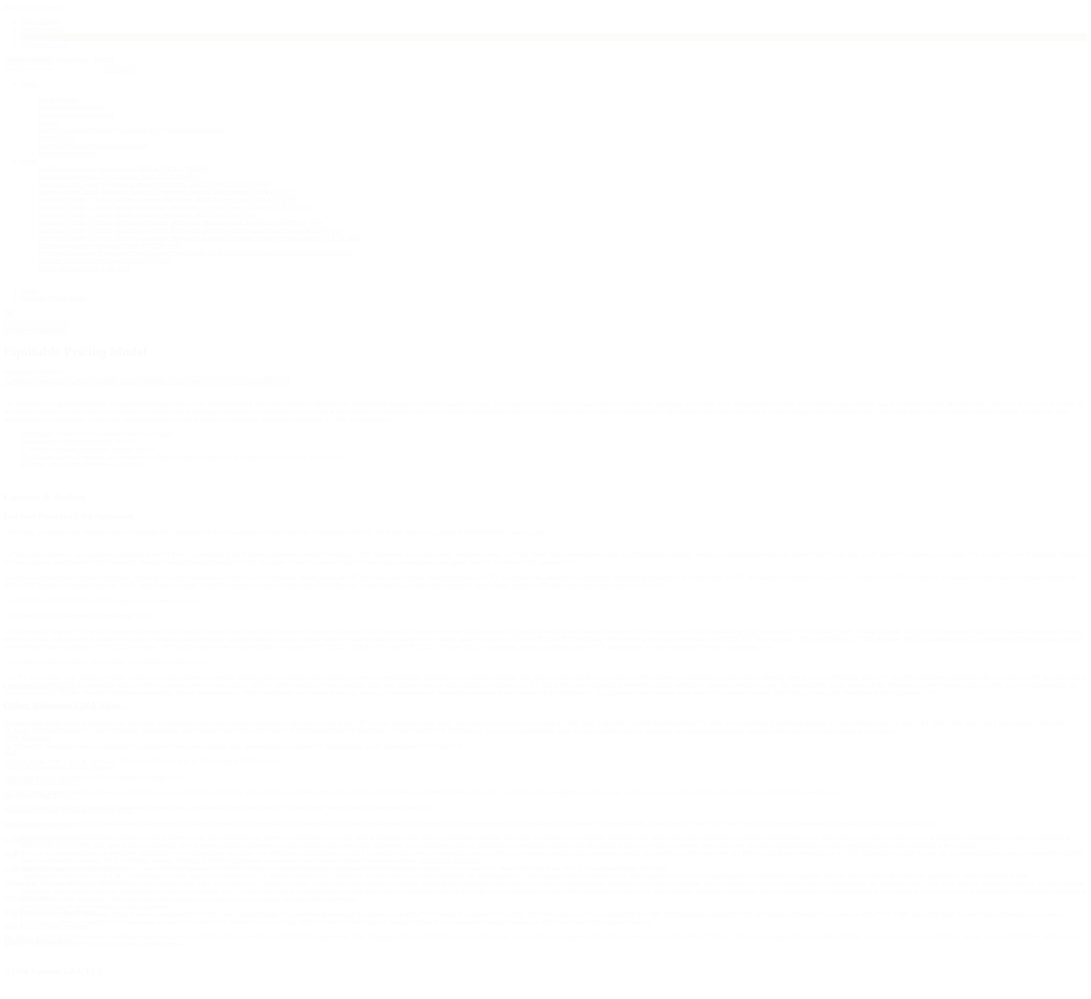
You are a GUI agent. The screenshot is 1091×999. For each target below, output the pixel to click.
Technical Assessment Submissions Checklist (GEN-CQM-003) (123, 168)
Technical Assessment (67, 153)
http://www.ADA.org (450, 860)
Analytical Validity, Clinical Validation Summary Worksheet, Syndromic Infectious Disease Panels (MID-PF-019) (190, 230)
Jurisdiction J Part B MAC (39, 795)
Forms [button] (29, 161)
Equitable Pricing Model (70, 107)
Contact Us (35, 37)
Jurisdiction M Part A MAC (40, 824)
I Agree (62, 686)
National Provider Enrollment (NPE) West (60, 868)
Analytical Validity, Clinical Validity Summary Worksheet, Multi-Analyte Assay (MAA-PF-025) (167, 199)
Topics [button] (29, 84)
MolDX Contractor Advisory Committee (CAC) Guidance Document (131, 130)
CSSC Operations (27, 737)
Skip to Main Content (32, 7)
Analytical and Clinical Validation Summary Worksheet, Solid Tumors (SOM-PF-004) (153, 184)
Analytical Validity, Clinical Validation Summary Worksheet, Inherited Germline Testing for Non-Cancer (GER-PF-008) (199, 237)
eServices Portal (41, 29)
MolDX (103, 59)
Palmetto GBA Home (32, 723)
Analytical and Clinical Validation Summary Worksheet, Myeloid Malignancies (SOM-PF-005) (165, 191)
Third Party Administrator (37, 940)
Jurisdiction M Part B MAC (40, 839)
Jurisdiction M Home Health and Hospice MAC (68, 810)
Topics (29, 290)
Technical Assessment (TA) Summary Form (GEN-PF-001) (118, 176)
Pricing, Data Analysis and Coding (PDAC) (62, 882)
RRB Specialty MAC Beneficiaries (50, 911)
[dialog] (545, 591)
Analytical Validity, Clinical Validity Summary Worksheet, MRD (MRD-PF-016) (146, 214)
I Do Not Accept (25, 686)
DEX (10, 752)
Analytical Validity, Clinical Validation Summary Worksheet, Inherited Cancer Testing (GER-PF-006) (174, 207)
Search (12, 68)
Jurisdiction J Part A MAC (38, 781)
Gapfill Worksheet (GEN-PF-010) (83, 268)
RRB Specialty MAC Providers (46, 926)
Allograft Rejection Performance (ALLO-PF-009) (105, 260)
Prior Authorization (29, 897)
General (48, 122)
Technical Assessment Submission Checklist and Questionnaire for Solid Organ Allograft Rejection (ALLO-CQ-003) (195, 253)
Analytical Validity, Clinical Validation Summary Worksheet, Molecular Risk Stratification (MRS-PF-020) (180, 222)
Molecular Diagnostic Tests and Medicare (93, 145)
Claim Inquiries (58, 99)
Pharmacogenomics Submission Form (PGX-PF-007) (109, 245)
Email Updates (40, 21)
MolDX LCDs (57, 138)
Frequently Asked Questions (76, 115)
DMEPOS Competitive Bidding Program (58, 766)
